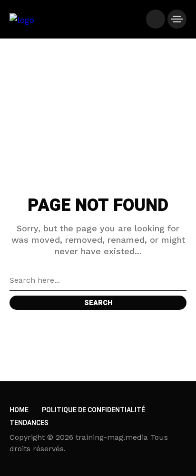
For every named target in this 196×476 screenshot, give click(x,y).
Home (19, 410)
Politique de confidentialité (93, 410)
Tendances (29, 423)
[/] (155, 19)
